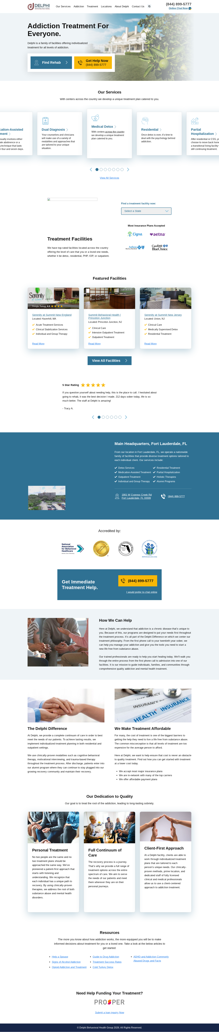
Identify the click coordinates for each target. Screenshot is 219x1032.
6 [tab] (117, 169)
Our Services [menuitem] (63, 6)
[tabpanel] (109, 134)
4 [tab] (109, 169)
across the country (114, 132)
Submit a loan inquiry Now (109, 1012)
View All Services (109, 178)
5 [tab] (113, 169)
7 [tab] (122, 169)
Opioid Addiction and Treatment (69, 967)
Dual (53, 129)
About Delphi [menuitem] (122, 6)
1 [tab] (96, 169)
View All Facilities (106, 361)
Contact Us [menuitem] (138, 6)
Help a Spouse (60, 956)
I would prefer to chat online (141, 592)
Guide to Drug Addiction (106, 956)
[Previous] (91, 170)
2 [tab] (101, 169)
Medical (102, 126)
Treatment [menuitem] (92, 6)
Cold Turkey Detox (103, 967)
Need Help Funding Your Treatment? (109, 993)
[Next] (128, 170)
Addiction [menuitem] (79, 6)
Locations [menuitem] (106, 6)
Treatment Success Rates (107, 962)
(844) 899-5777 (178, 4)
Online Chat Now (178, 8)
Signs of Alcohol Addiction (66, 962)
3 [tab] (105, 169)
